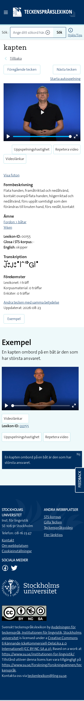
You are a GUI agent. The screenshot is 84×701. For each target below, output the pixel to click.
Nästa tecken (67, 69)
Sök (59, 32)
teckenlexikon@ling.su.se (47, 675)
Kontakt (8, 540)
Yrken (8, 227)
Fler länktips (53, 534)
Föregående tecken (22, 69)
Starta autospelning (65, 78)
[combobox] (31, 32)
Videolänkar (15, 158)
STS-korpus (52, 516)
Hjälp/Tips (75, 35)
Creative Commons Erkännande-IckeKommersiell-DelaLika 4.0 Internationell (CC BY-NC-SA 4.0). (40, 643)
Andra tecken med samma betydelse (31, 302)
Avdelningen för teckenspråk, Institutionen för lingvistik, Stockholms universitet (42, 632)
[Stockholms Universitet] (42, 587)
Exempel (14, 318)
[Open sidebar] (5, 12)
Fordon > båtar (15, 222)
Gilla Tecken (53, 522)
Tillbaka (16, 58)
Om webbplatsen (15, 545)
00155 (24, 426)
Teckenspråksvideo (58, 527)
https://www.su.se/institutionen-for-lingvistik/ (38, 654)
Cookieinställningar (17, 551)
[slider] (42, 136)
